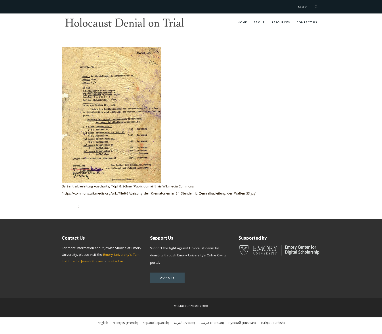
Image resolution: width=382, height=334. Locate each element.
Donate (167, 277)
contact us (116, 261)
